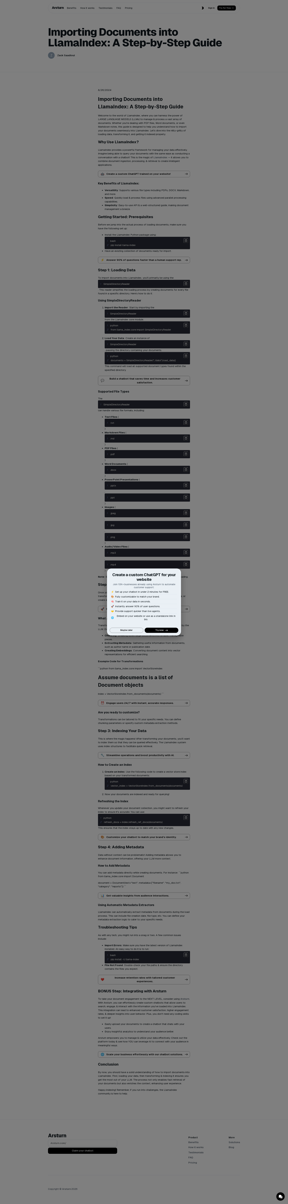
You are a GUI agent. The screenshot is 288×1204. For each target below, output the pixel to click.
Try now (159, 630)
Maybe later (126, 630)
